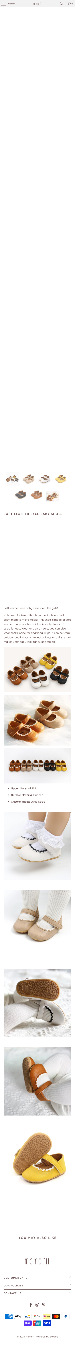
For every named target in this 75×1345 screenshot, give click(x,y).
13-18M (31, 562)
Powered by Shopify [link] (47, 1336)
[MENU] (2, 3)
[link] (37, 3)
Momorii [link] (30, 1336)
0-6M (8, 562)
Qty (6, 573)
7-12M (20, 562)
